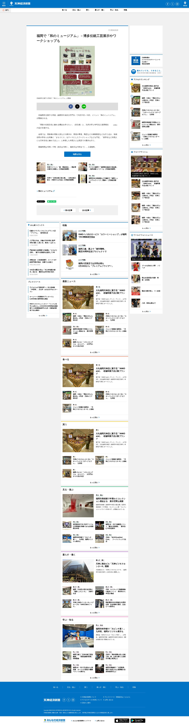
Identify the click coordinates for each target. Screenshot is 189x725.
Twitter (172, 4)
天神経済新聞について (89, 697)
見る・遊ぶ (76, 10)
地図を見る (77, 154)
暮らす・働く (100, 10)
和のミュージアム (45, 191)
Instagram (177, 4)
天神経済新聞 (20, 4)
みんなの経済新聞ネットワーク (54, 720)
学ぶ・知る (114, 10)
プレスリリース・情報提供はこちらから (117, 697)
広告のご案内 (86, 703)
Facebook (168, 4)
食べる (64, 10)
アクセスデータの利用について (92, 700)
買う (87, 10)
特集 (125, 10)
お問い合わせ (109, 700)
